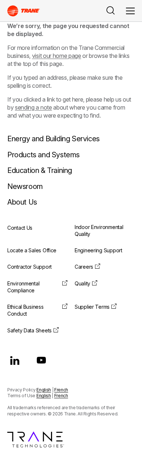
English (43, 389)
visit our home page (56, 55)
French (61, 389)
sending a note (33, 107)
